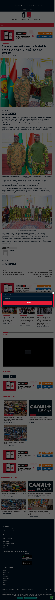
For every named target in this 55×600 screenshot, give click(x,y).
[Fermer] (53, 293)
